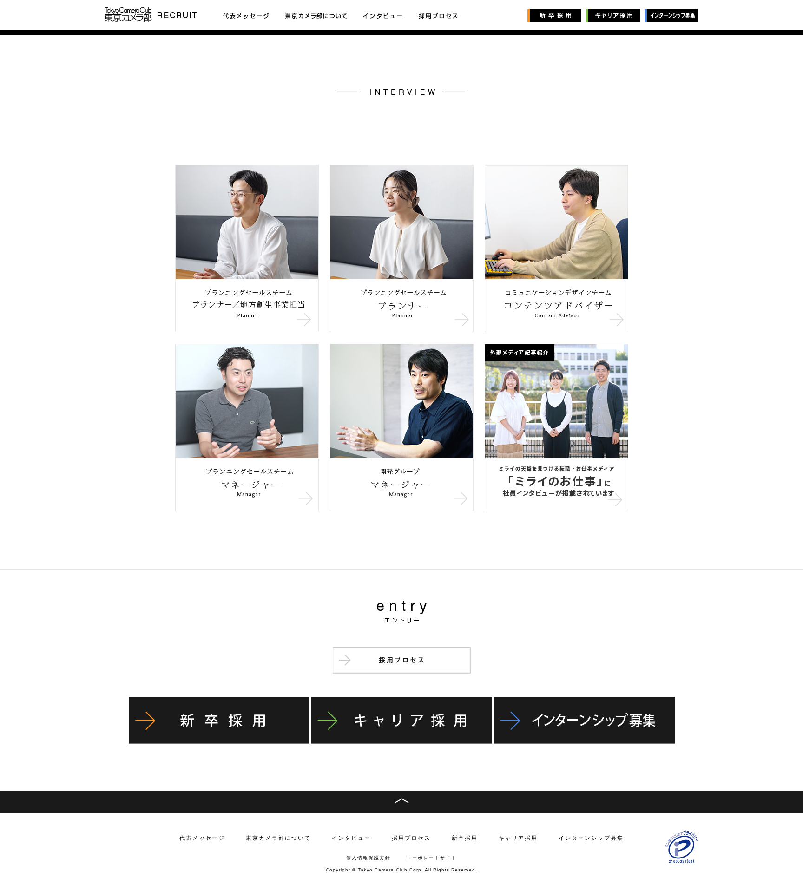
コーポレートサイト (432, 857)
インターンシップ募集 (591, 838)
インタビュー (351, 838)
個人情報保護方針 (368, 857)
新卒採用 (465, 838)
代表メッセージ (202, 838)
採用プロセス (411, 838)
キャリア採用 (518, 838)
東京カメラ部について (278, 838)
